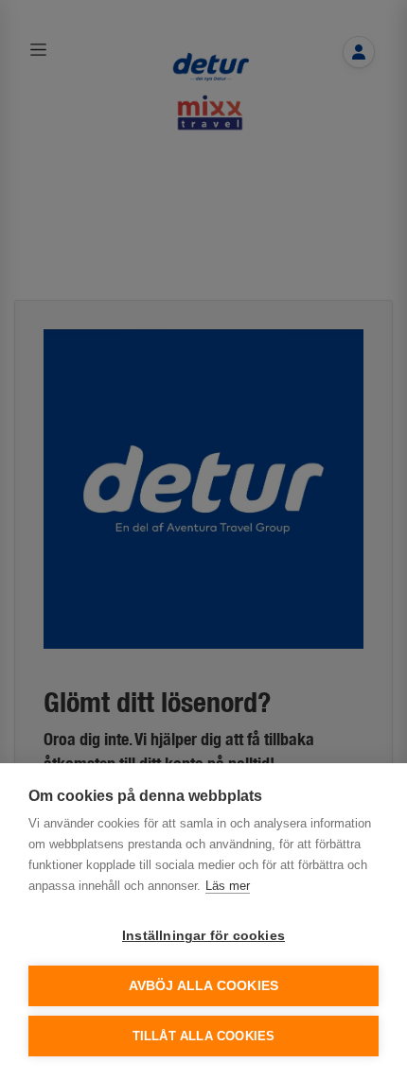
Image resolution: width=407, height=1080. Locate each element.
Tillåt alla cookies (204, 1036)
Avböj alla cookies (204, 986)
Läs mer (227, 886)
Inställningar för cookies (203, 936)
